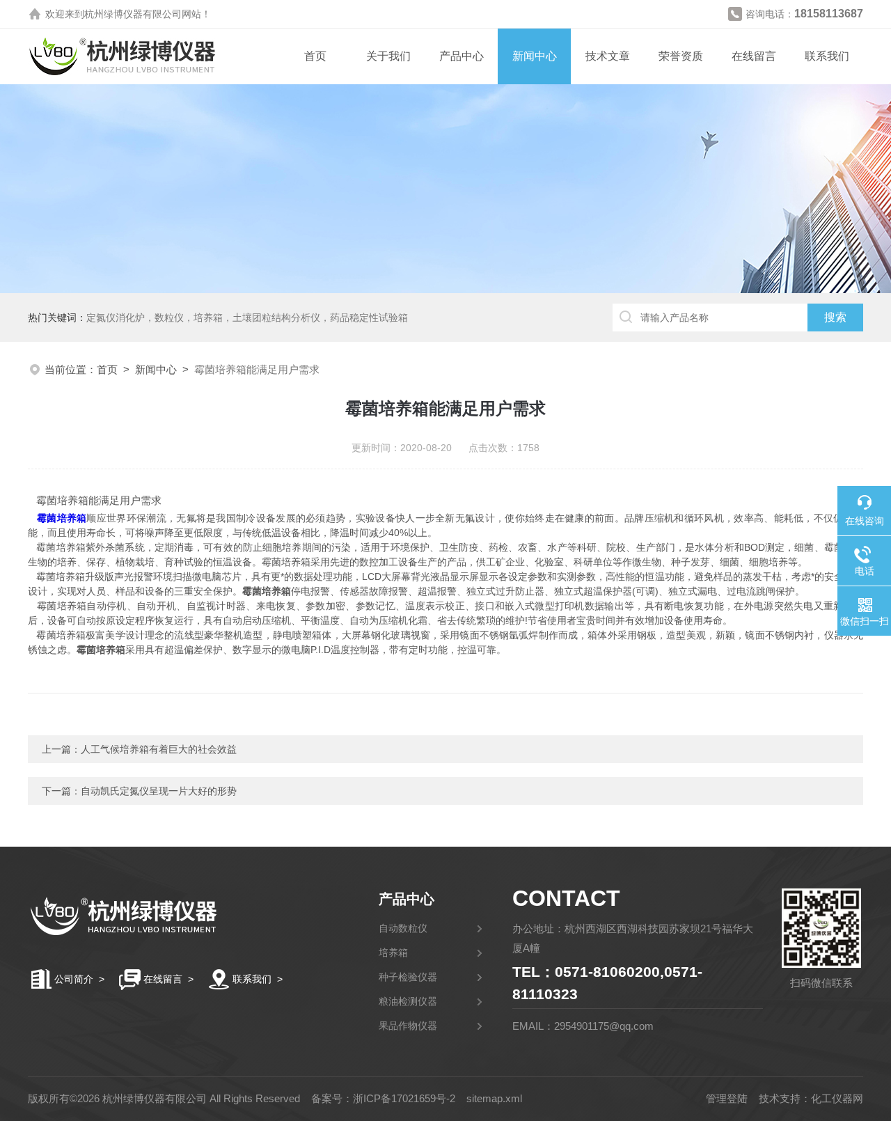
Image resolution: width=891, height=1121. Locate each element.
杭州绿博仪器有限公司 (133, 13)
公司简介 (73, 979)
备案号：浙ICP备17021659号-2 (383, 1098)
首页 (315, 56)
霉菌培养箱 (62, 518)
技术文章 (607, 56)
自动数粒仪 (403, 928)
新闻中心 (534, 56)
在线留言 (754, 56)
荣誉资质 (681, 56)
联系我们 (827, 56)
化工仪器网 (837, 1098)
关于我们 (388, 56)
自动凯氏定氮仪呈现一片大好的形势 (159, 791)
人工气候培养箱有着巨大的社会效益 (159, 749)
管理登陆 (727, 1098)
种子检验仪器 (408, 976)
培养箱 (393, 952)
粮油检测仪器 (408, 1001)
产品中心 (461, 56)
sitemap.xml (494, 1098)
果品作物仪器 (408, 1025)
